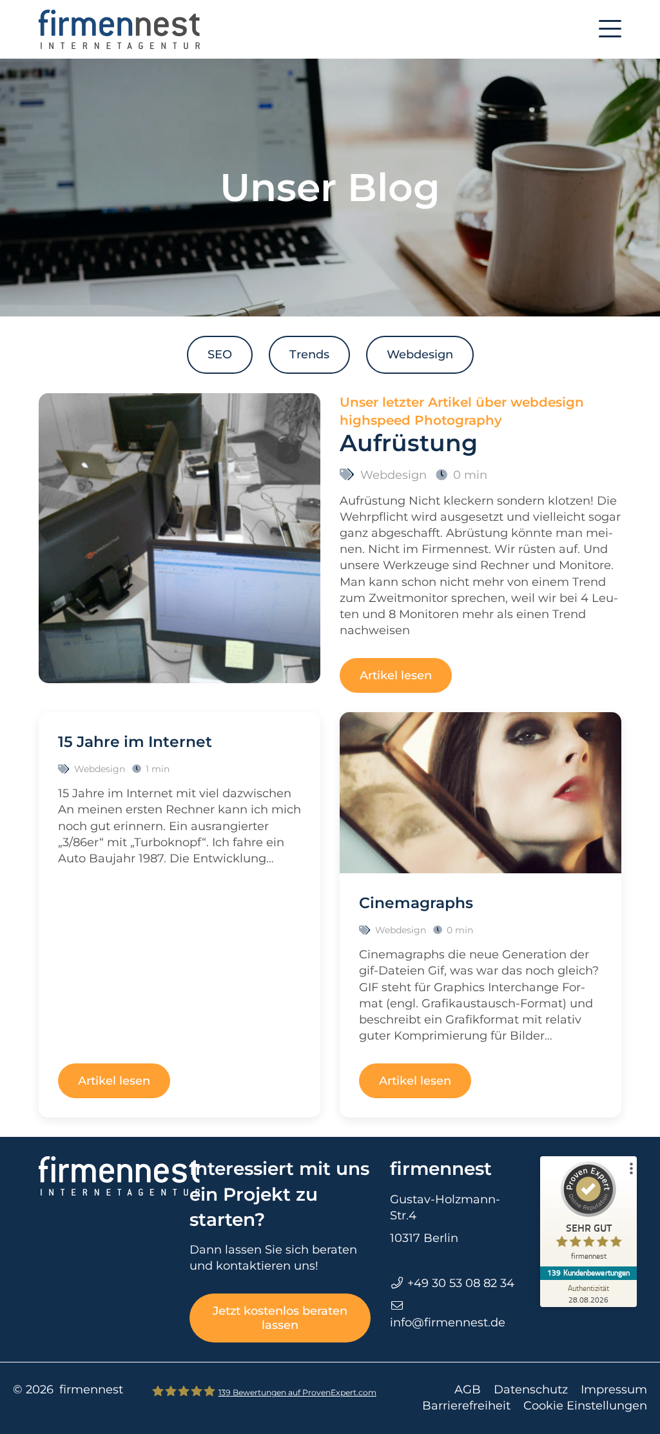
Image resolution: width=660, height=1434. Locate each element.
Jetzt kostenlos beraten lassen (280, 1318)
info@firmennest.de (447, 1322)
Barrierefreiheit (466, 1406)
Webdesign (420, 354)
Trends (309, 354)
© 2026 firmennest (68, 1389)
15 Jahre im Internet (135, 741)
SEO (220, 354)
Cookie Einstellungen (585, 1406)
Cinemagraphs (416, 902)
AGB (467, 1389)
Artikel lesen (396, 675)
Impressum (614, 1389)
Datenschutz (531, 1389)
